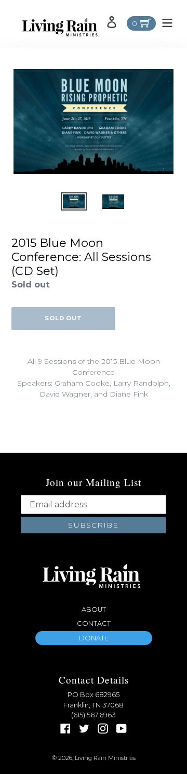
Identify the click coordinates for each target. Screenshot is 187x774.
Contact (94, 623)
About (94, 609)
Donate (94, 638)
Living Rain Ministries (105, 758)
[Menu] (167, 22)
